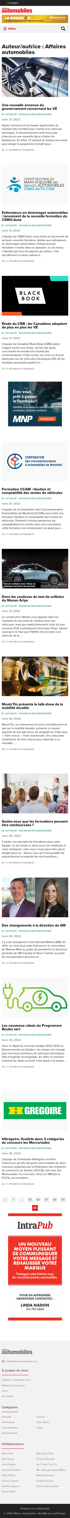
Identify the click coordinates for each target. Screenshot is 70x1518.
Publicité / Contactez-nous (16, 1380)
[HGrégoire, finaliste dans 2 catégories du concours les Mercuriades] (35, 1111)
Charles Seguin (10, 1481)
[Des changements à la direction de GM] (35, 897)
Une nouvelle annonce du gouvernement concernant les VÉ (29, 107)
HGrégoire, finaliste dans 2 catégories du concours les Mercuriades (33, 1141)
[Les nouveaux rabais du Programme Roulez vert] (35, 997)
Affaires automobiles (21, 150)
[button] (12, 29)
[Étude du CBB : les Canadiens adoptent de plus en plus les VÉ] (35, 296)
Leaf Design (59, 1513)
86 (38, 1200)
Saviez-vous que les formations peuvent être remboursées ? (35, 823)
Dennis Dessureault (47, 1486)
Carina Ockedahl (11, 1470)
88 (55, 1200)
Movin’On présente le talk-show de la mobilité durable (32, 706)
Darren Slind (9, 1491)
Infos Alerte (42, 1422)
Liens (5, 1391)
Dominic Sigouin (11, 1486)
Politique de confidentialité (35, 1508)
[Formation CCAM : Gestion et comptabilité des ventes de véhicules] (35, 461)
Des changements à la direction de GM (34, 925)
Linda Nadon (9, 1464)
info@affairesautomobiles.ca (21, 1361)
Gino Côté (7, 1453)
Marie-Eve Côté (44, 1453)
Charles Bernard (45, 1459)
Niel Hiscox (8, 1459)
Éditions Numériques (13, 1385)
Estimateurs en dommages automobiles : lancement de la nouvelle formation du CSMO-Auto (35, 216)
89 (63, 1200)
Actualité (11, 114)
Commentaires (10, 1427)
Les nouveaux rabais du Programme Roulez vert (32, 1027)
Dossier (40, 1416)
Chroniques (8, 1422)
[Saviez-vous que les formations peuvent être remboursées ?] (35, 793)
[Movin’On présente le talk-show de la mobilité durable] (35, 676)
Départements (10, 1433)
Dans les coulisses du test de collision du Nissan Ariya (33, 599)
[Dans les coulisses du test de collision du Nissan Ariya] (35, 569)
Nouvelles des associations (35, 114)
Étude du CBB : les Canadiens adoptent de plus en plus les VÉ (34, 326)
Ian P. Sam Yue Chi (46, 1464)
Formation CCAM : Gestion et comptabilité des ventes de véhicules (32, 491)
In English (13, 2)
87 (46, 1200)
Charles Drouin (44, 1481)
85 (30, 1200)
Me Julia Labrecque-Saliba (50, 1470)
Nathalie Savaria (45, 1475)
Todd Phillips (9, 1475)
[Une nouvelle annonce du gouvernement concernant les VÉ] (35, 77)
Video (39, 1427)
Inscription (7, 1396)
